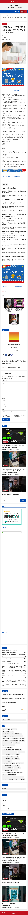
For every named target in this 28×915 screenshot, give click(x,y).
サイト (3, 409)
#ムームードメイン (8, 733)
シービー (21, 752)
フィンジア (16, 765)
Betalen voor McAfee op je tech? (11, 494)
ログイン (4, 800)
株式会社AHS (12, 774)
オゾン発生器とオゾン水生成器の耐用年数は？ (13, 199)
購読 (25, 11)
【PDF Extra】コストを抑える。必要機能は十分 (12, 90)
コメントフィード (5, 805)
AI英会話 (5, 736)
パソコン (19, 763)
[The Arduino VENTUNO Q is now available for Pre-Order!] (14, 894)
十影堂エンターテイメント (9, 772)
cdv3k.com (14, 5)
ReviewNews (21, 912)
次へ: (11, 366)
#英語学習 (18, 733)
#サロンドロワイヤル (8, 731)
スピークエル (6, 754)
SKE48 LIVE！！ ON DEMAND (10, 740)
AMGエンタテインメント (16, 736)
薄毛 (23, 779)
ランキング (6, 770)
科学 (5, 779)
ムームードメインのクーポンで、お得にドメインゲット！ (14, 663)
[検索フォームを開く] (18, 11)
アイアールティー (7, 742)
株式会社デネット (7, 777)
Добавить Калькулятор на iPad (9, 652)
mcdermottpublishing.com (8, 658)
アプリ (16, 742)
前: (14, 361)
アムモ (5, 745)
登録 (3, 798)
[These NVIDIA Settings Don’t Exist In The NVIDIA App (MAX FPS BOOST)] (14, 436)
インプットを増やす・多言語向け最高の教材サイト (13, 256)
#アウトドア (6, 729)
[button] (2, 11)
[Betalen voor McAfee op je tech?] (14, 484)
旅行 (4, 774)
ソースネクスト (14, 756)
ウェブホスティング (8, 747)
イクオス (11, 745)
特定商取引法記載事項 (6, 661)
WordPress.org (5, 808)
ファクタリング (7, 765)
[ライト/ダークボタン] (16, 11)
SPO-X (21, 740)
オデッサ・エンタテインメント (10, 752)
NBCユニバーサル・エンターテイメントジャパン (13, 738)
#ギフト (14, 729)
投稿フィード (4, 803)
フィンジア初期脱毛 (8, 767)
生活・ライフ (4, 24)
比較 (22, 777)
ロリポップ (14, 770)
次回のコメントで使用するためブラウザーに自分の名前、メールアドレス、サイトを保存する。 (14, 416)
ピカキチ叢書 (4, 632)
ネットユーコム (7, 761)
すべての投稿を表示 (14, 350)
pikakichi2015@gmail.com (8, 36)
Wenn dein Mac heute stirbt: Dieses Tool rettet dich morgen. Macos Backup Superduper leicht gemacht (13, 470)
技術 (19, 772)
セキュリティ (15, 754)
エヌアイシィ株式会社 (8, 749)
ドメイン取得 (6, 758)
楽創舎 (16, 777)
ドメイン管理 (15, 758)
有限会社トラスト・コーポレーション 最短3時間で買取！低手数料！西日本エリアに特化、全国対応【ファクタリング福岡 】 (14, 672)
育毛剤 (17, 779)
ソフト (5, 756)
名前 (3, 398)
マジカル (17, 767)
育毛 (11, 779)
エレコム (18, 749)
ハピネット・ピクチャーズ (9, 763)
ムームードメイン (5, 527)
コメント (4, 380)
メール (4, 404)
